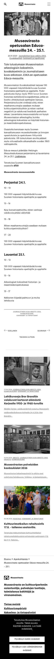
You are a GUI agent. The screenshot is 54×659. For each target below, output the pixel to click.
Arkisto (16, 458)
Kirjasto (7, 459)
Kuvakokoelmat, (27, 314)
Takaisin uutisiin (27, 337)
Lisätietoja (20, 157)
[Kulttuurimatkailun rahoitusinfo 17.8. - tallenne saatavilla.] (27, 500)
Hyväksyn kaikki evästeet (27, 639)
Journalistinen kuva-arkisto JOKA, (27, 312)
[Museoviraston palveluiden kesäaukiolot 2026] (27, 439)
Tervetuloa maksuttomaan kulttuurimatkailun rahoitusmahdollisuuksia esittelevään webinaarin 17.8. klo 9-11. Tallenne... (26, 536)
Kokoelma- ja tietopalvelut (20, 613)
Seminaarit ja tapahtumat (34, 58)
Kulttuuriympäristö (15, 609)
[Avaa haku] (5, 5)
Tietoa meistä (12, 604)
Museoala (17, 519)
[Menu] (48, 4)
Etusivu (7, 559)
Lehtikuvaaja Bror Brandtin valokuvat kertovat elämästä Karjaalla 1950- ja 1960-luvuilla (23, 400)
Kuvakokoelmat (16, 58)
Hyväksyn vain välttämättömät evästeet (27, 649)
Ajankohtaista (21, 559)
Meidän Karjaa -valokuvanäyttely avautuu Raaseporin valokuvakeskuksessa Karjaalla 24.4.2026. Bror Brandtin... (26, 412)
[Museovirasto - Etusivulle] (27, 4)
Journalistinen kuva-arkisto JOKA (32, 56)
